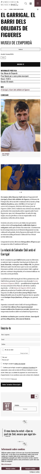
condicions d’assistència (28, 367)
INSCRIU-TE (20, 64)
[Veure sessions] (32, 396)
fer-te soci (14, 379)
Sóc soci (5, 357)
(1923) (22, 288)
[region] (20, 178)
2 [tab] (21, 192)
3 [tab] (21, 441)
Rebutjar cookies (10, 468)
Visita (3, 57)
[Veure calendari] (36, 396)
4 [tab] (22, 441)
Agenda (5, 9)
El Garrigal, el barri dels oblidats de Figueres (15, 89)
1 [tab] (19, 192)
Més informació (6, 464)
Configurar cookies (35, 472)
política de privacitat (19, 364)
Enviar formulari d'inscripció (11, 384)
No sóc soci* (6, 360)
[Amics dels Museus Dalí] (9, 3)
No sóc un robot (9, 350)
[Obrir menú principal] (37, 3)
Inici (1, 9)
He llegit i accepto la (14, 364)
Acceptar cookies (30, 468)
